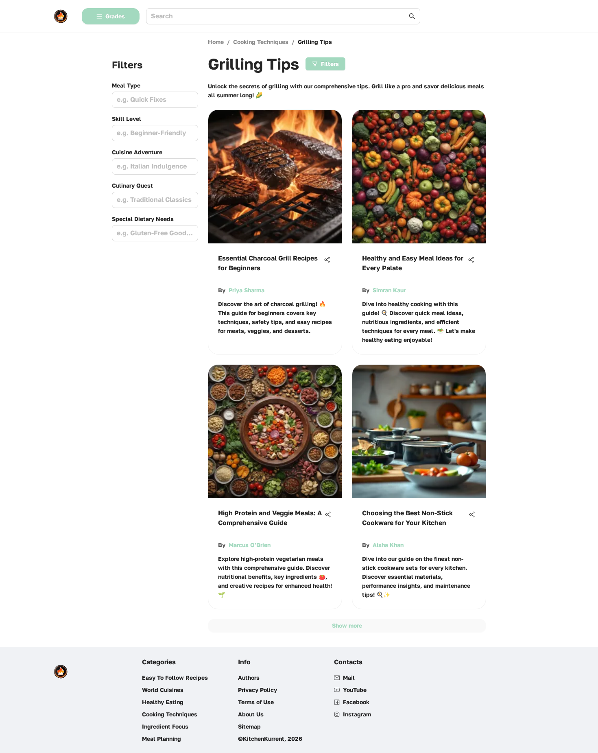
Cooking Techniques (260, 41)
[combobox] (279, 16)
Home (216, 41)
